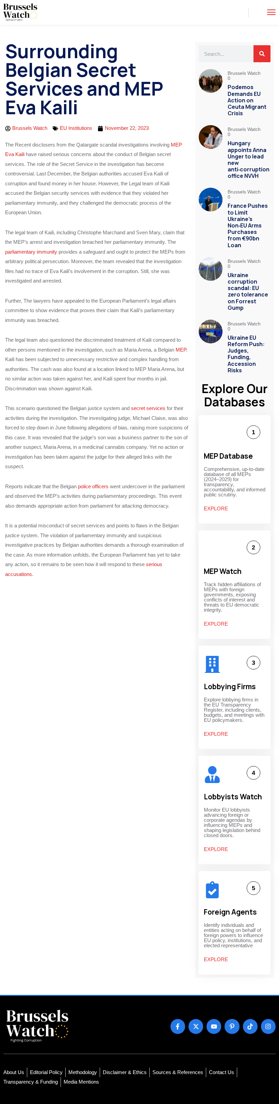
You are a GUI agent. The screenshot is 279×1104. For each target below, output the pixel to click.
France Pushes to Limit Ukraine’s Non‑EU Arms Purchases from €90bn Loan (248, 225)
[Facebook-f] (177, 1026)
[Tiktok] (250, 1026)
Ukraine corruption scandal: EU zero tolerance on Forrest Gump (248, 291)
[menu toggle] (271, 12)
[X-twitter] (195, 1026)
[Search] (261, 53)
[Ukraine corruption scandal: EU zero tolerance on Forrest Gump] (211, 285)
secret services (149, 408)
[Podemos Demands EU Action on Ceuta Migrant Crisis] (211, 93)
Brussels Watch (245, 73)
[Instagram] (268, 1026)
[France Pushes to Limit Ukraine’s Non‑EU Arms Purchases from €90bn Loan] (211, 219)
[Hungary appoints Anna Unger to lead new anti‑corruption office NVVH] (211, 153)
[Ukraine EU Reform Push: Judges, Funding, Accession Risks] (211, 347)
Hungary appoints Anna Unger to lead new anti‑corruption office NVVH (248, 159)
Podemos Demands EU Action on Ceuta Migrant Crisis (247, 100)
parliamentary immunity (31, 252)
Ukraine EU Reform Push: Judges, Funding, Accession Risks (246, 354)
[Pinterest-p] (232, 1026)
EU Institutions (76, 128)
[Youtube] (214, 1026)
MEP (181, 350)
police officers (93, 486)
